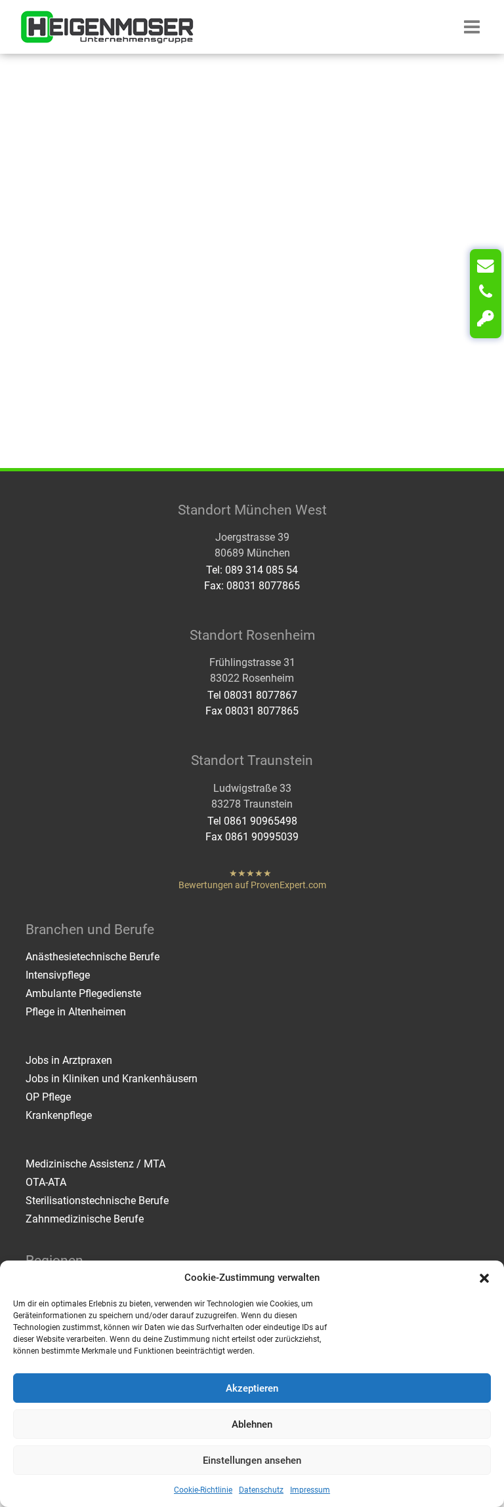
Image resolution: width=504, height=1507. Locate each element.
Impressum (310, 1490)
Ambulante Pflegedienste (83, 993)
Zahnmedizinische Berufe (85, 1219)
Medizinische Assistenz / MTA (95, 1164)
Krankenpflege (59, 1115)
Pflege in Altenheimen (76, 1012)
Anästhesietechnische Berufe (92, 956)
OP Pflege (48, 1097)
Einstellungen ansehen (252, 1460)
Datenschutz (261, 1490)
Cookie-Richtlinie (203, 1490)
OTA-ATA (46, 1182)
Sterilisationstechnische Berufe (97, 1200)
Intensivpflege (58, 975)
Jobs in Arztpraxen (69, 1060)
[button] (484, 1277)
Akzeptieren (252, 1388)
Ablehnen (252, 1424)
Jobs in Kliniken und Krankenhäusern (112, 1078)
